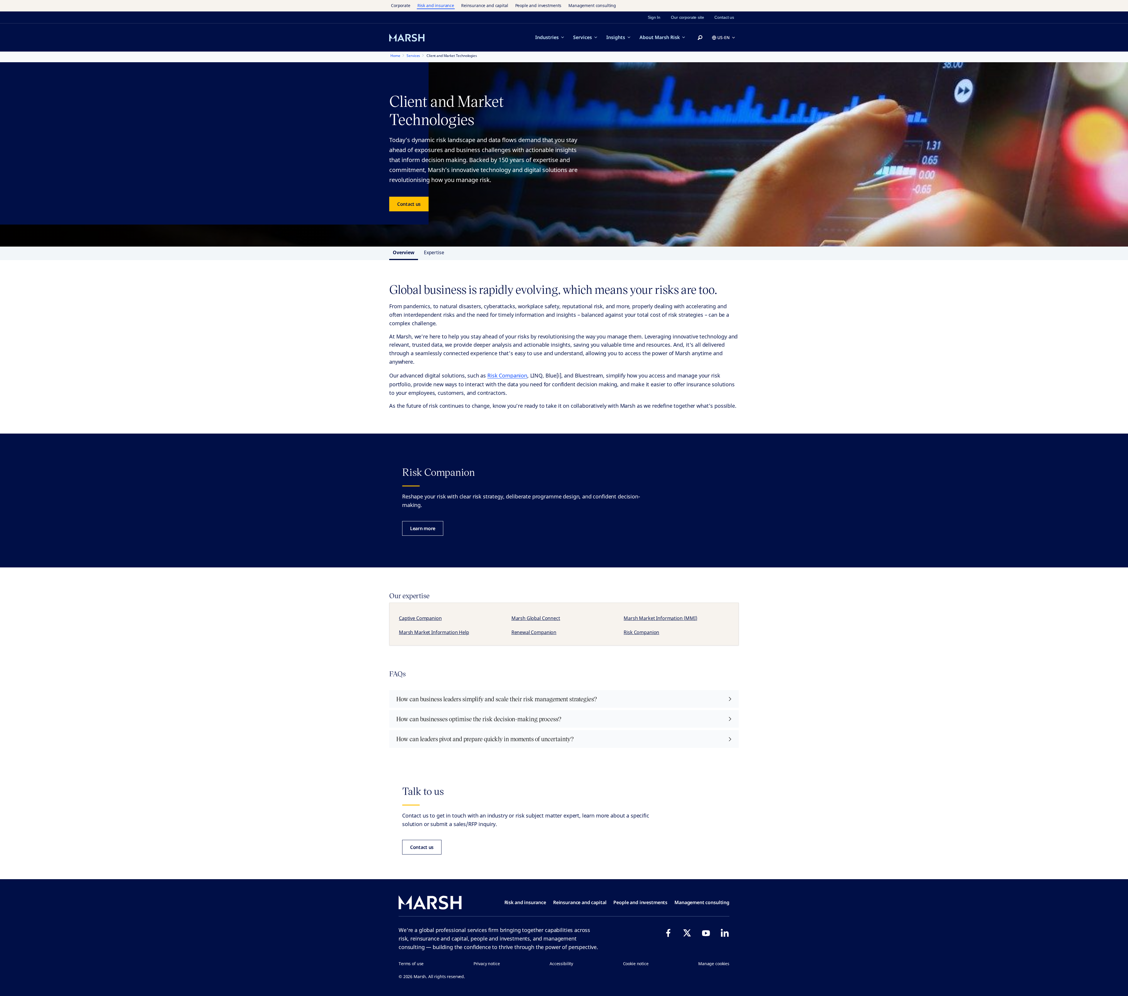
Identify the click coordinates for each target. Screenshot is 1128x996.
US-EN (723, 37)
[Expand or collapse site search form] (700, 38)
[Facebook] (668, 933)
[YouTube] (706, 933)
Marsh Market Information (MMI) (660, 618)
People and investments (538, 5)
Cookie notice (636, 963)
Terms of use (411, 963)
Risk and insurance (435, 5)
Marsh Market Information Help (434, 632)
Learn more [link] (422, 528)
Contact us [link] (724, 17)
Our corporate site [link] (687, 17)
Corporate (400, 5)
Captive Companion (420, 618)
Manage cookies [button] (713, 963)
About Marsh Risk (659, 37)
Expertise (434, 252)
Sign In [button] (654, 17)
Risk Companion (507, 375)
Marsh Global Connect (535, 618)
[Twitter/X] (687, 933)
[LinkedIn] (725, 933)
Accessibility (561, 963)
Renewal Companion (533, 632)
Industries (547, 37)
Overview (403, 252)
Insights (615, 37)
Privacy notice (487, 963)
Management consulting (592, 5)
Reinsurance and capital (484, 5)
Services (582, 37)
